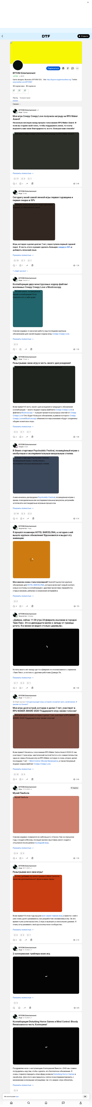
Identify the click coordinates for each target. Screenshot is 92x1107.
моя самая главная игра (52, 916)
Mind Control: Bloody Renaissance (44, 761)
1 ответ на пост (19, 271)
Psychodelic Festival (46, 497)
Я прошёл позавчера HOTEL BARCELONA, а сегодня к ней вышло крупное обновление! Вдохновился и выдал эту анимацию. (43, 535)
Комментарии (25, 98)
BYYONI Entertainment (27, 110)
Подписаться (53, 68)
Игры (20, 789)
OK (85, 1097)
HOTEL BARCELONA (35, 585)
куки (17, 1096)
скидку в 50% (64, 247)
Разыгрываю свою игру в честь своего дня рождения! (42, 363)
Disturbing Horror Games (63, 1074)
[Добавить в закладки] (20, 349)
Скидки (21, 447)
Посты (15, 98)
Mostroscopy (27, 413)
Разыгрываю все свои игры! (28, 872)
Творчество (23, 528)
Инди (20, 112)
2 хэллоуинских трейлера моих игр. (31, 953)
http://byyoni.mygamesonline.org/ (59, 80)
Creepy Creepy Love (61, 334)
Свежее (16, 104)
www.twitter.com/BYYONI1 (22, 82)
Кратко (75, 788)
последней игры (42, 843)
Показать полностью (22, 173)
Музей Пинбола (21, 793)
